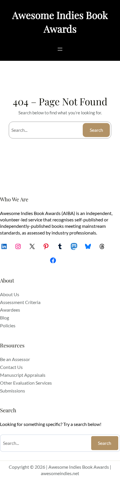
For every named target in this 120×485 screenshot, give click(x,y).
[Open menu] (60, 49)
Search (96, 130)
